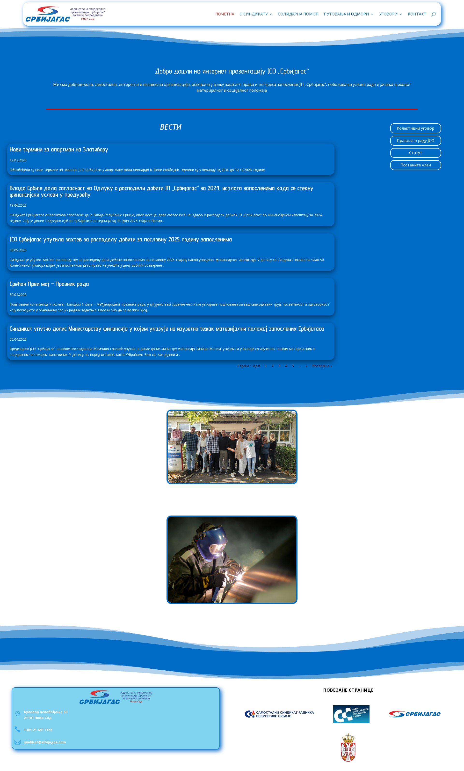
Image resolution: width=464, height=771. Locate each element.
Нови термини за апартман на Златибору (59, 149)
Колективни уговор (415, 128)
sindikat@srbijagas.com (45, 742)
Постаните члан (415, 165)
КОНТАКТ (417, 14)
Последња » (322, 366)
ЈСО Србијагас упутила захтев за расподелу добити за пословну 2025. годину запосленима (121, 239)
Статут (415, 152)
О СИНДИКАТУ (253, 14)
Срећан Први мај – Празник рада (49, 283)
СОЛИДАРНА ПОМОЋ (298, 14)
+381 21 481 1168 (38, 729)
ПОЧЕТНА (224, 14)
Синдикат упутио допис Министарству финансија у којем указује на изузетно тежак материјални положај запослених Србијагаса (167, 328)
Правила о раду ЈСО (415, 140)
